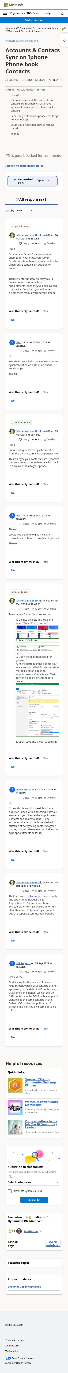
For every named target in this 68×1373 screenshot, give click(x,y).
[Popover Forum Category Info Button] (11, 1176)
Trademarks (11, 1351)
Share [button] (42, 80)
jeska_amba (23, 789)
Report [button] (55, 80)
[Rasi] (12, 342)
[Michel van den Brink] (12, 235)
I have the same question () (24, 165)
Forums (36, 28)
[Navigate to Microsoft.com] (13, 5)
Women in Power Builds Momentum (41, 1103)
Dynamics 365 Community (30, 13)
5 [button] (33, 789)
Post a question (34, 20)
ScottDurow (31, 1231)
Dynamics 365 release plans (24, 1286)
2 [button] (42, 1231)
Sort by (9, 210)
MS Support (23, 963)
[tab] (31, 201)
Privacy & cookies (14, 1340)
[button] (62, 14)
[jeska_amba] (12, 789)
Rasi (37, 90)
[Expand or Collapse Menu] (5, 13)
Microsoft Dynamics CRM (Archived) (21, 41)
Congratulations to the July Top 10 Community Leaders (41, 1124)
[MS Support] (12, 963)
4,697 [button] (47, 235)
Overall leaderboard (53, 1243)
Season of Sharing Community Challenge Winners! (40, 1082)
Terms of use (11, 1345)
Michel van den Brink (29, 235)
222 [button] (43, 90)
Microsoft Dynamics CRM (27, 1191)
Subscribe (34, 1200)
